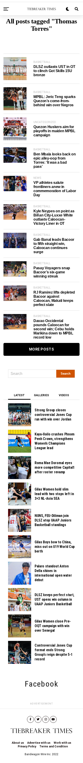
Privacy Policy (27, 746)
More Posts (41, 349)
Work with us (62, 742)
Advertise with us (38, 742)
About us (18, 742)
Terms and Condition (53, 746)
